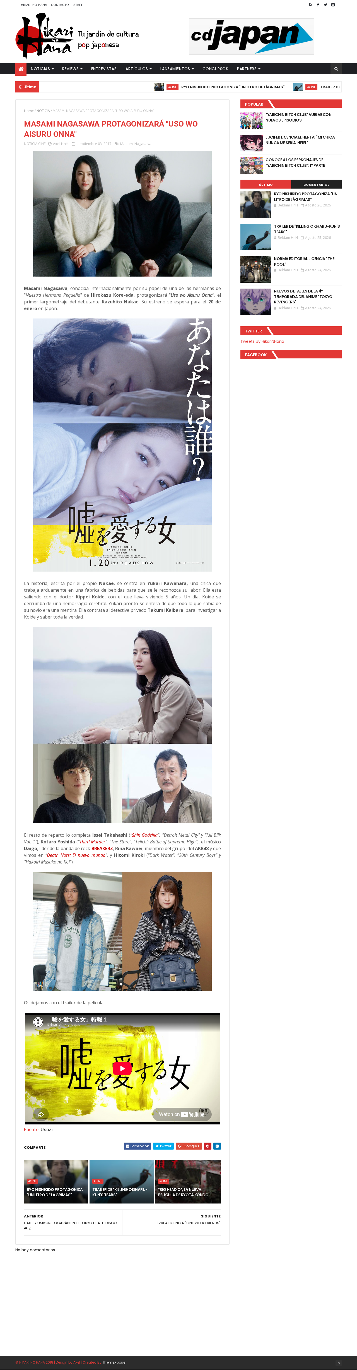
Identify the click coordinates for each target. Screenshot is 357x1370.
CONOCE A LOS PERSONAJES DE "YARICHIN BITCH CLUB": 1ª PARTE (295, 162)
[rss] (310, 5)
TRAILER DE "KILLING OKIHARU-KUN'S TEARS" (119, 1192)
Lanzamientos (175, 69)
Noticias (40, 69)
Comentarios (316, 184)
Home (29, 110)
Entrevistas (104, 69)
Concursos (215, 69)
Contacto (60, 4)
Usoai (47, 1129)
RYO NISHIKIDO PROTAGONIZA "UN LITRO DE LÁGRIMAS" (193, 87)
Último (266, 184)
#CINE (133, 87)
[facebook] (318, 5)
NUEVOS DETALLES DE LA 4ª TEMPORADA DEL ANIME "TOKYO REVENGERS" (303, 296)
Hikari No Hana (34, 4)
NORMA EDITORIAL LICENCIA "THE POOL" (304, 261)
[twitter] (325, 5)
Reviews (70, 69)
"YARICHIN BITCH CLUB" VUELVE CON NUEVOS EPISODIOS (298, 117)
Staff (78, 4)
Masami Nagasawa (136, 143)
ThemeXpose (113, 1362)
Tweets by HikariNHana (262, 341)
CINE (42, 143)
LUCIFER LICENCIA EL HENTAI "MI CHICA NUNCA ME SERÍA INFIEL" (300, 140)
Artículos (137, 69)
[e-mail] (333, 5)
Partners (247, 69)
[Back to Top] (339, 1363)
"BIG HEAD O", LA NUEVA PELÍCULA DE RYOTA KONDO (183, 1192)
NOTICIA (43, 110)
